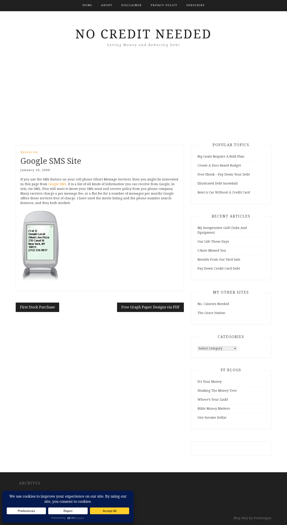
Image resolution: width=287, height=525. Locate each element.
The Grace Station (211, 313)
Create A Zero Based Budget (219, 165)
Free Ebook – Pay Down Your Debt (224, 174)
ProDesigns (262, 518)
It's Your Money (210, 381)
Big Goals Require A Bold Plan (221, 156)
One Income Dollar (212, 417)
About (106, 5)
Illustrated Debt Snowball (218, 183)
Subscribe (195, 5)
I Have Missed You (212, 250)
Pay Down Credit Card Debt (219, 268)
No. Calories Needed (213, 304)
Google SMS (57, 184)
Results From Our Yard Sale (219, 259)
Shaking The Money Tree (217, 390)
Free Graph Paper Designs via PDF (150, 307)
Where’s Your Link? (213, 399)
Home (87, 5)
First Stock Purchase (37, 307)
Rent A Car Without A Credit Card (224, 192)
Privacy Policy (164, 5)
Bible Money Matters (214, 408)
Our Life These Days (213, 241)
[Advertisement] (143, 102)
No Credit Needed (143, 34)
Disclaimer (131, 5)
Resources (29, 152)
